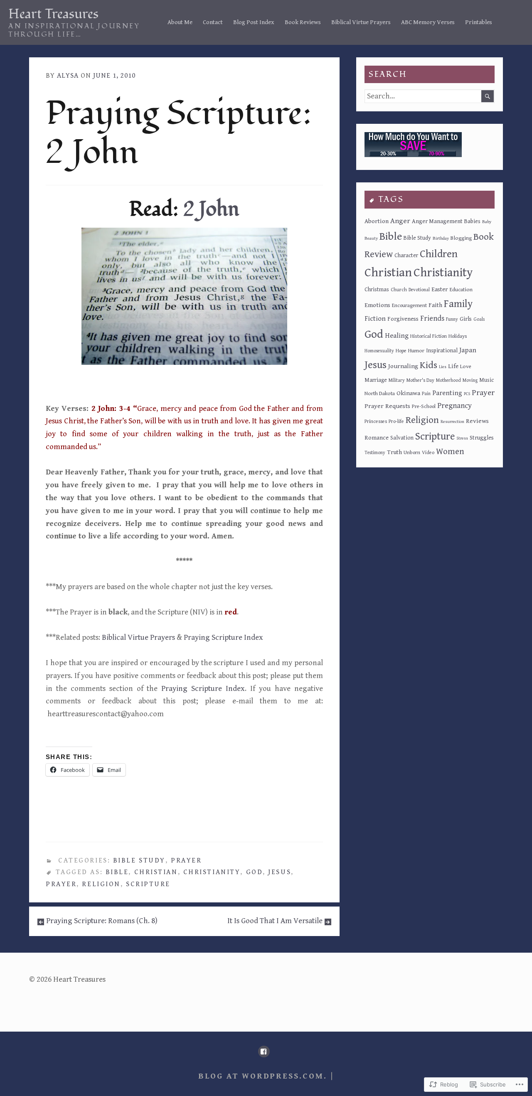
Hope (401, 351)
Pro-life (396, 421)
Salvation (402, 438)
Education (461, 289)
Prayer (186, 860)
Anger (400, 220)
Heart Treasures (53, 14)
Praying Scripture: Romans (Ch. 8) (102, 921)
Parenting (447, 393)
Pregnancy (454, 405)
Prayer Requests (387, 406)
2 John (211, 209)
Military (397, 380)
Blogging (461, 238)
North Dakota (380, 393)
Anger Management (437, 221)
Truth (394, 452)
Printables (478, 22)
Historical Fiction (428, 336)
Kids (428, 365)
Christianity (212, 872)
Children (439, 254)
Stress (462, 438)
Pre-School (424, 406)
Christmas (377, 289)
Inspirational (442, 350)
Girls (466, 318)
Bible (117, 872)
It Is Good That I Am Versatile (275, 921)
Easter (439, 289)
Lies (442, 366)
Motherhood (448, 380)
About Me (179, 22)
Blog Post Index (253, 22)
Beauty (371, 238)
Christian (156, 872)
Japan (467, 350)
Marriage (376, 380)
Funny (452, 319)
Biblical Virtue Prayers (361, 22)
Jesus (279, 872)
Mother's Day (420, 380)
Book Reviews (303, 22)
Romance (377, 437)
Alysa (68, 75)
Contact (213, 22)
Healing (397, 336)
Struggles (482, 438)
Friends (432, 318)
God (254, 872)
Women (450, 452)
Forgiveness (403, 318)
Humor (416, 350)
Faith (435, 305)
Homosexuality (379, 351)
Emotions (377, 305)
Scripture (148, 884)
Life (453, 366)
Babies (472, 221)
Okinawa (408, 393)
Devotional (419, 289)
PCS (467, 393)
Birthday (441, 238)
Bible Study (139, 860)
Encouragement (409, 305)
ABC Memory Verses (428, 22)
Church (399, 289)
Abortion (377, 221)
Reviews (477, 421)
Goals (479, 319)
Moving (470, 380)
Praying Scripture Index (223, 637)
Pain (426, 393)
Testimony (375, 452)
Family (458, 304)
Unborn (412, 453)
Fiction (375, 319)
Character (406, 255)
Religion (101, 884)
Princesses (376, 421)
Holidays (457, 336)
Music (486, 380)
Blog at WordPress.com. (262, 1076)
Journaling (403, 366)
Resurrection (452, 421)
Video (428, 452)
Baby (486, 221)
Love (465, 366)
